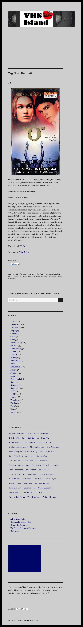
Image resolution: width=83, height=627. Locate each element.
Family (13, 352)
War (12, 409)
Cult (12, 340)
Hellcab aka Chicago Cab (20, 522)
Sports (13, 397)
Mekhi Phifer (22, 276)
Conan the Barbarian (19, 525)
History (13, 358)
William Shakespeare (48, 276)
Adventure (14, 324)
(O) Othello (24, 252)
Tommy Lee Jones (17, 497)
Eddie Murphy (31, 452)
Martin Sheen (13, 276)
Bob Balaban (33, 438)
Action (13, 321)
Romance (30, 274)
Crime (13, 336)
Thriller (36, 274)
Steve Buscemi (44, 488)
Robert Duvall (15, 483)
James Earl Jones (33, 465)
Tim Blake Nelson (34, 276)
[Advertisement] (42, 52)
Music (13, 370)
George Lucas (28, 456)
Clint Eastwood (53, 447)
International (16, 367)
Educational (15, 349)
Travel (13, 406)
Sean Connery (15, 488)
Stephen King (30, 488)
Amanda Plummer (17, 433)
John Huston (14, 474)
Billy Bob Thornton (17, 438)
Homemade (15, 361)
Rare (12, 382)
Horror (13, 364)
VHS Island (12, 620)
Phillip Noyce (50, 479)
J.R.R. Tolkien (14, 461)
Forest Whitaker (47, 452)
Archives (12, 609)
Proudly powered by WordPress (28, 620)
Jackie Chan (28, 461)
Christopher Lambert (18, 447)
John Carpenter (16, 470)
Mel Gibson (26, 479)
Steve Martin (14, 492)
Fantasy (13, 355)
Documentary (16, 343)
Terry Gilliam (28, 492)
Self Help (14, 394)
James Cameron (16, 465)
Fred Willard (14, 456)
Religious (14, 385)
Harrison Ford (42, 456)
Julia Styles (55, 274)
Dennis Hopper (15, 452)
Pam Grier (38, 479)
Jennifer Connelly (50, 465)
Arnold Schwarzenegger (38, 433)
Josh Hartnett (46, 274)
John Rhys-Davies (46, 474)
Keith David (14, 479)
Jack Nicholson (42, 461)
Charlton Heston (45, 442)
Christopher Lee (37, 447)
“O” (25, 246)
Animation (15, 327)
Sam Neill (28, 483)
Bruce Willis (14, 442)
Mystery (14, 373)
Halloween (15, 531)
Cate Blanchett (28, 442)
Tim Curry (40, 492)
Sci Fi (12, 391)
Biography (14, 330)
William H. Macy (49, 497)
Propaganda (15, 379)
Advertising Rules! (18, 519)
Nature (13, 376)
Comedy (13, 333)
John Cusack (43, 470)
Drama (23, 274)
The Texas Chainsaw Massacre (23, 528)
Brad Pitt (45, 438)
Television (14, 400)
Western (14, 412)
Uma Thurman (33, 497)
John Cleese (30, 470)
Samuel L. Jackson (42, 483)
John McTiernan (30, 474)
